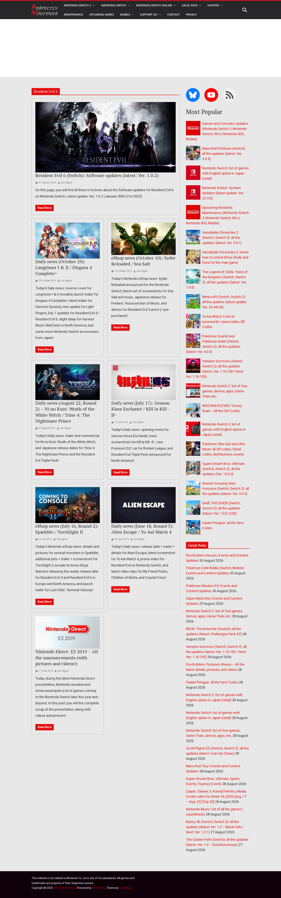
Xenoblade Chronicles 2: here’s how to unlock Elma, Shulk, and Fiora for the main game (225, 257)
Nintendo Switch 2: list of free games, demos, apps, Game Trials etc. (224, 391)
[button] (93, 5)
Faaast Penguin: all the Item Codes (212, 682)
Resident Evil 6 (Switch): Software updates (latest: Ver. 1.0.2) (97, 175)
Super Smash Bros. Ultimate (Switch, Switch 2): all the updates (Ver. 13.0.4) (223, 469)
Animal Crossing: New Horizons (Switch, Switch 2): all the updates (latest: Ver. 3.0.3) (225, 488)
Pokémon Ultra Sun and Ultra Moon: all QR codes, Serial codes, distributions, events (223, 449)
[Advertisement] (140, 48)
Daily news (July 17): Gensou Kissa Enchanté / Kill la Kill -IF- (140, 409)
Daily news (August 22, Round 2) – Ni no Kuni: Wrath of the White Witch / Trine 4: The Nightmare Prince (65, 412)
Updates (213, 5)
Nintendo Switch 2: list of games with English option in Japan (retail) (224, 429)
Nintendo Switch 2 (77, 5)
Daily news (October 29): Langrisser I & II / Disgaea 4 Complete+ (63, 267)
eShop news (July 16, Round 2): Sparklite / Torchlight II (66, 529)
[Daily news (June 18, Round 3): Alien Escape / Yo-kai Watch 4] (143, 505)
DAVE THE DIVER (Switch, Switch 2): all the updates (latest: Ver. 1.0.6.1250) (221, 508)
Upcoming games (101, 14)
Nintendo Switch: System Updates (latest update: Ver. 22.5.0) (223, 193)
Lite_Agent (66, 182)
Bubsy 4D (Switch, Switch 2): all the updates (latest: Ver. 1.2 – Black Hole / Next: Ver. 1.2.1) (215, 827)
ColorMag (125, 887)
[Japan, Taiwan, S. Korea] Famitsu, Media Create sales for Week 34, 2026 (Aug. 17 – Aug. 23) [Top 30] (216, 796)
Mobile (125, 14)
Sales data (189, 5)
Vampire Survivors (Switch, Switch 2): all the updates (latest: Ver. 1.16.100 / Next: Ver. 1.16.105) (216, 652)
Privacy (191, 14)
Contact (173, 14)
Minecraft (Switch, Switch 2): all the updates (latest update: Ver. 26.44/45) (224, 302)
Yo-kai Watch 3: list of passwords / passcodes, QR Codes (223, 321)
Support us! (148, 14)
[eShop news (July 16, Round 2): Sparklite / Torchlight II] (67, 505)
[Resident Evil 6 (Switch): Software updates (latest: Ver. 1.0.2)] (105, 137)
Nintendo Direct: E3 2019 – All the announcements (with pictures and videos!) (66, 657)
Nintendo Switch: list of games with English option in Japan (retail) (225, 173)
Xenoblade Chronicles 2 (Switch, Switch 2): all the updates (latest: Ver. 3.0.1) (222, 237)
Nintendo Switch (113, 5)
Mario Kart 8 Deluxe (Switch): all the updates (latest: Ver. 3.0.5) (224, 153)
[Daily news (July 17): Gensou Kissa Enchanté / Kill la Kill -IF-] (143, 382)
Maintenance (73, 14)
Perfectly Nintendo (64, 887)
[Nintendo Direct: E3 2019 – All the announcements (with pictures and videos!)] (67, 632)
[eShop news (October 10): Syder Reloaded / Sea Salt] (143, 239)
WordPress (98, 887)
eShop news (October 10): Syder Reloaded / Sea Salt (143, 261)
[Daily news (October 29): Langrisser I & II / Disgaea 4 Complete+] (67, 241)
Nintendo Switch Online (154, 5)
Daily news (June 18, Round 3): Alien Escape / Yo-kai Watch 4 (142, 529)
